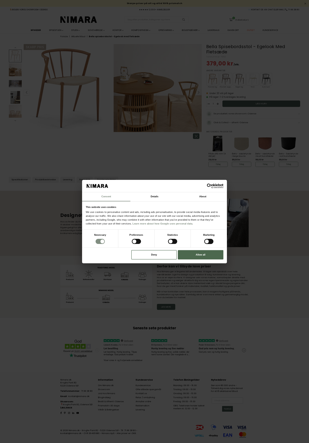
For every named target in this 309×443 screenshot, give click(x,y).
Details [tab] (155, 196)
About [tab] (202, 196)
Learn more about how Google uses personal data (162, 223)
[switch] (136, 241)
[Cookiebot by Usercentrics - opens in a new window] (209, 185)
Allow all (200, 254)
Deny (154, 254)
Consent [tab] (106, 196)
